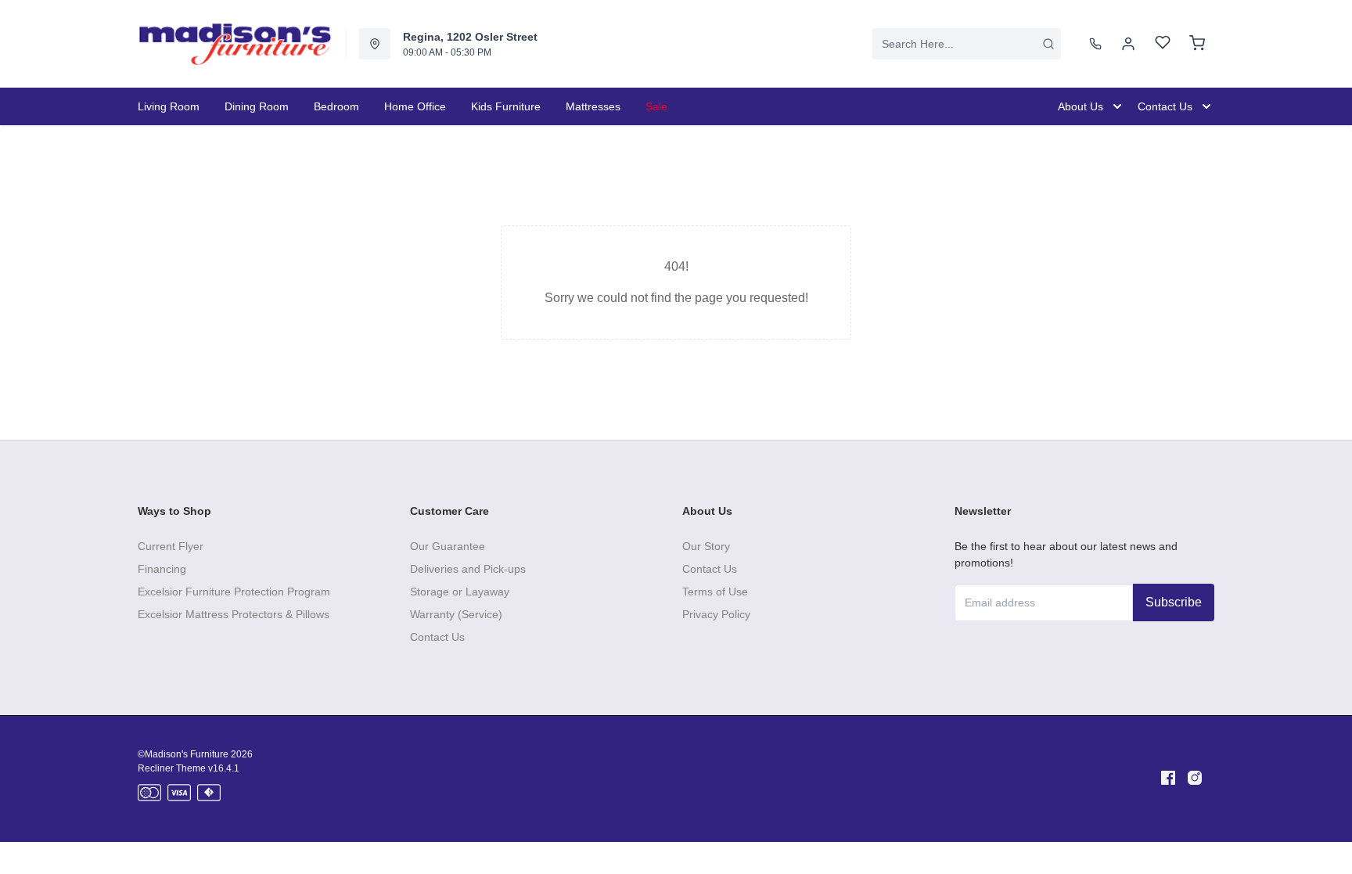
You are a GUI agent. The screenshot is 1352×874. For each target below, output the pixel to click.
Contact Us (437, 637)
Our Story (706, 546)
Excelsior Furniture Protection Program (234, 591)
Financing (162, 569)
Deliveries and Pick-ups (468, 569)
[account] (1128, 44)
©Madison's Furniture (183, 754)
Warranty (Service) (456, 614)
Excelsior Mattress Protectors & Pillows (233, 614)
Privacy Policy (716, 614)
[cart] (1197, 43)
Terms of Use (715, 591)
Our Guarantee (447, 546)
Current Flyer (170, 546)
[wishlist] (1162, 44)
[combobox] (966, 43)
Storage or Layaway (459, 591)
